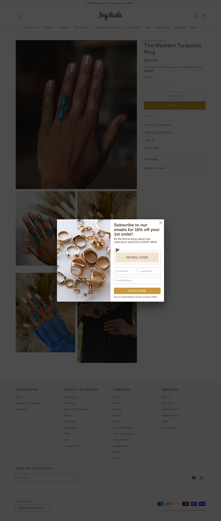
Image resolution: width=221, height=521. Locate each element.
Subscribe (137, 290)
